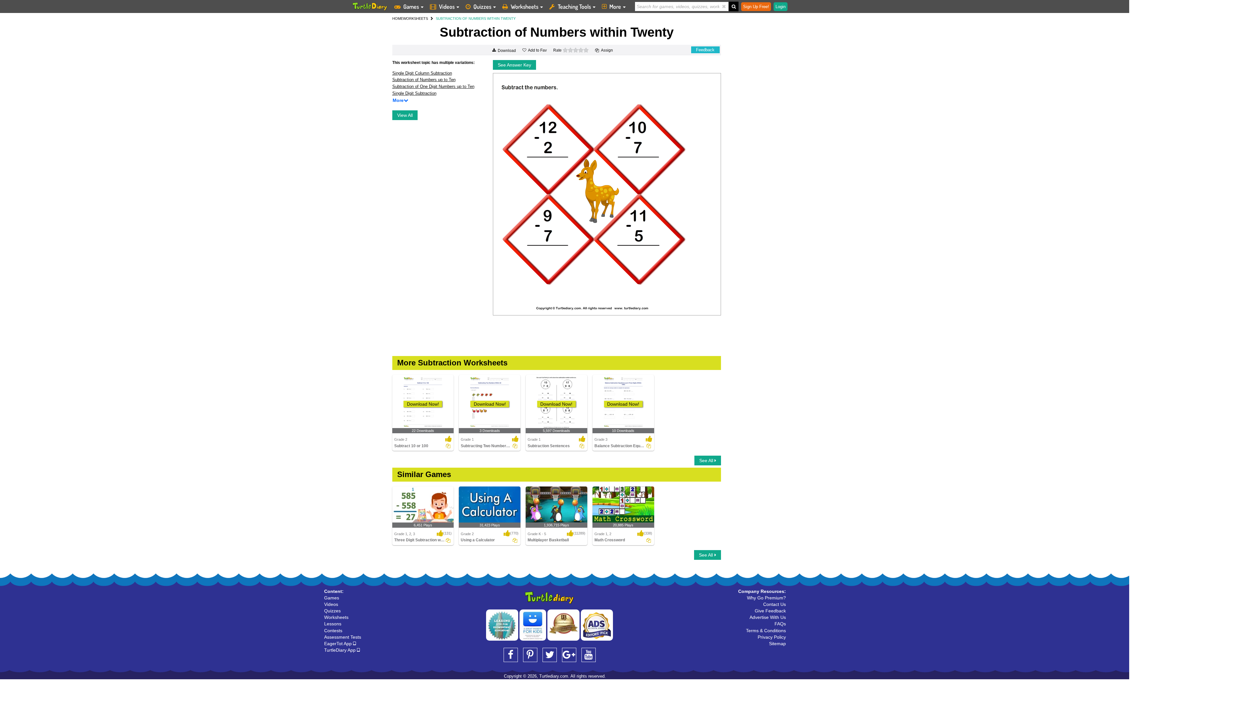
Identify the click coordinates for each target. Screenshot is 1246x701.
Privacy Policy (772, 637)
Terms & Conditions (766, 630)
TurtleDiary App (340, 650)
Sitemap (777, 643)
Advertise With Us (768, 617)
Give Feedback (770, 610)
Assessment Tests (342, 637)
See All (707, 460)
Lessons (332, 623)
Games (411, 6)
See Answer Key (514, 65)
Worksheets (524, 6)
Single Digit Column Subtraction (422, 73)
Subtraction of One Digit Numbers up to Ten (433, 86)
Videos (447, 6)
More (615, 6)
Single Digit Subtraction (414, 93)
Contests (333, 630)
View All (405, 115)
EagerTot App (338, 643)
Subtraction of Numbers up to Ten (424, 79)
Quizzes (482, 6)
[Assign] (448, 446)
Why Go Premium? (766, 597)
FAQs (780, 623)
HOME (397, 18)
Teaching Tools (574, 6)
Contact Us (774, 604)
